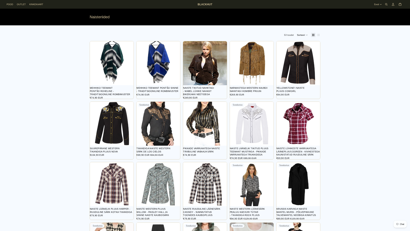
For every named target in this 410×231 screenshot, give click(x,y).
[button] (302, 34)
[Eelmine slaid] (188, 63)
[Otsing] (386, 4)
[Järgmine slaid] (222, 63)
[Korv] (400, 4)
